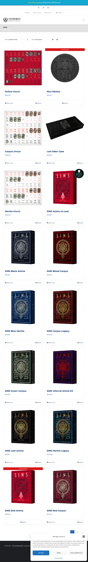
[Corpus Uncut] (23, 127)
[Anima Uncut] (23, 68)
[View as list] (57, 40)
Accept (41, 553)
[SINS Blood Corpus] (65, 247)
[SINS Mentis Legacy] (65, 427)
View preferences (76, 553)
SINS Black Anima (15, 271)
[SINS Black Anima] (23, 247)
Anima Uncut (12, 91)
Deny (59, 553)
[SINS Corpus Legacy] (65, 307)
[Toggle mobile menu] (84, 20)
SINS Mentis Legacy (58, 450)
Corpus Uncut (13, 151)
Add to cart (9, 103)
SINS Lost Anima (14, 450)
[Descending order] (27, 39)
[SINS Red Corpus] (65, 487)
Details (39, 103)
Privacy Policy (59, 558)
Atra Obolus (53, 91)
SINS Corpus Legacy (58, 331)
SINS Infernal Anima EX (60, 391)
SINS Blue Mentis (14, 331)
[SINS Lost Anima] (23, 427)
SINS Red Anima (14, 510)
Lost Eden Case (55, 151)
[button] (84, 536)
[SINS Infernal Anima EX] (65, 367)
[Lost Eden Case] (65, 127)
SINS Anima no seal (58, 211)
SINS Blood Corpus (57, 271)
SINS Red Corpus (56, 510)
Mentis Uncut (12, 211)
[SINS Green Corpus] (23, 367)
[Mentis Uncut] (23, 187)
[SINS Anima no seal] (65, 187)
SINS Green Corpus (15, 391)
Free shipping (33, 3)
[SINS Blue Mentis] (23, 307)
